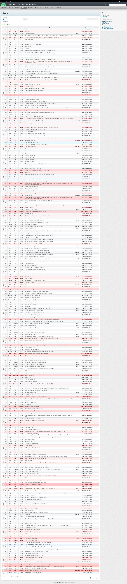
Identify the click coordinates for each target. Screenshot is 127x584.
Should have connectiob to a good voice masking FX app (38, 200)
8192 (6, 39)
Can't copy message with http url (33, 484)
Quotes (26, 153)
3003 (6, 570)
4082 (6, 373)
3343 (6, 518)
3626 (6, 471)
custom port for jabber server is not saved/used (36, 135)
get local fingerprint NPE (30, 392)
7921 (6, 57)
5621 (6, 228)
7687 (6, 73)
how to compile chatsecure (31, 570)
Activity (11, 7)
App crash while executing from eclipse (34, 110)
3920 (6, 390)
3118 (6, 551)
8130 (6, 42)
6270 (6, 163)
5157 (6, 263)
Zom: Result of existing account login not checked (36, 193)
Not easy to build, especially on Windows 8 (35, 332)
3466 (6, 508)
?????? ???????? (29, 157)
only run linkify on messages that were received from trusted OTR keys (41, 338)
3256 (6, 531)
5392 (6, 252)
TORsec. (27, 48)
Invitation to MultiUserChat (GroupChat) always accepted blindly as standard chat (44, 546)
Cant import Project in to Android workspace (35, 516)
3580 (6, 482)
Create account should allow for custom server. (36, 490)
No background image (30, 450)
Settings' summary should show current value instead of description (41, 218)
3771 (6, 425)
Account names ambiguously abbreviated (34, 340)
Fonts (26, 151)
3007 (6, 564)
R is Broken (27, 330)
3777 (6, 418)
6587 (6, 120)
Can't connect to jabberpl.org (32, 471)
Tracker (10, 27)
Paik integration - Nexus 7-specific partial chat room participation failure (41, 564)
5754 (6, 205)
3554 (6, 497)
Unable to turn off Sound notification (33, 168)
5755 (6, 203)
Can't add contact (29, 276)
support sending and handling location (34, 358)
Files (52, 7)
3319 (6, 521)
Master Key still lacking (30, 402)
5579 (6, 235)
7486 (6, 82)
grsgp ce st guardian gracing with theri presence (36, 512)
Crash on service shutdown (31, 304)
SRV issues (27, 203)
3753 (6, 431)
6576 (6, 127)
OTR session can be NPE (31, 302)
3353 (6, 516)
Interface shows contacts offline (32, 529)
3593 (6, 480)
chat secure (27, 29)
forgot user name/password (32, 406)
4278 (6, 355)
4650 (6, 304)
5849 (6, 186)
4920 (6, 289)
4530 (6, 327)
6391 (6, 148)
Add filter (85, 18)
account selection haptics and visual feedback (36, 503)
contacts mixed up (29, 422)
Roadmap (17, 7)
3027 (6, 559)
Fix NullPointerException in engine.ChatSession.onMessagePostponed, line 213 (44, 437)
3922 (6, 388)
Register (123, 1)
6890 (6, 97)
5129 (6, 269)
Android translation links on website (33, 315)
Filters (5, 17)
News (36, 7)
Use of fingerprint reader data (32, 142)
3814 (6, 406)
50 (18, 576)
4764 (6, 293)
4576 (6, 319)
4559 (6, 321)
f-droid (26, 343)
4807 (6, 291)
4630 (6, 310)
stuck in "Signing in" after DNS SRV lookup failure (36, 390)
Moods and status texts (30, 441)
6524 (6, 131)
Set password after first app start (32, 447)
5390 (6, 254)
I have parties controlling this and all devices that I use (37, 71)
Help (10, 1)
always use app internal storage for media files (36, 248)
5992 (6, 179)
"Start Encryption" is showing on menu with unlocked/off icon (39, 386)
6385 (6, 151)
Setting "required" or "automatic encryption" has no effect (38, 467)
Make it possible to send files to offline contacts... (36, 568)
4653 (6, 302)
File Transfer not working (31, 538)
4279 (6, 353)
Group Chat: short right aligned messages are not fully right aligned (40, 518)
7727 (6, 71)
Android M (27, 172)
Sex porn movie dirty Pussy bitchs (33, 44)
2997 (6, 572)
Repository (58, 7)
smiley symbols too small (31, 224)
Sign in (119, 1)
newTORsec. (28, 42)
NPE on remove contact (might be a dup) (34, 267)
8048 (6, 44)
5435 (6, 250)
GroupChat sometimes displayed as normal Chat (36, 551)
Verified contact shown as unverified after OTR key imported (39, 336)
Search (107, 4)
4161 (6, 368)
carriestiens (78, 110)
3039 (6, 555)
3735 (6, 441)
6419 (6, 146)
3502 (6, 503)
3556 (6, 493)
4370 (6, 338)
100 (20, 576)
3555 (6, 495)
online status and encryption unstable (34, 555)
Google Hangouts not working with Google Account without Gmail (40, 462)
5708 (6, 215)
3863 (6, 402)
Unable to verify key (29, 445)
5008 (6, 282)
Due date (95, 27)
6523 (6, 133)
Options (6, 21)
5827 (6, 188)
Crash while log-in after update (32, 452)
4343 (6, 345)
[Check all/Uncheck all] (3, 27)
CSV (95, 577)
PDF (98, 577)
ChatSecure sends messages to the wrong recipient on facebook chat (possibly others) (45, 345)
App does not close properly (31, 553)
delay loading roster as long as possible (34, 355)
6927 (6, 92)
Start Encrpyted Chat (30, 278)
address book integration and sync (33, 572)
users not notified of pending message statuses (36, 497)
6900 (6, 95)
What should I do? (106, 27)
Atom (92, 577)
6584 (6, 123)
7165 (6, 90)
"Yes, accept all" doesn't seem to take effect (35, 133)
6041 (6, 172)
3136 (6, 549)
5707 (6, 218)
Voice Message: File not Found (32, 191)
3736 (6, 439)
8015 (6, 50)
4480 (6, 330)
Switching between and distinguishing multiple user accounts (39, 112)
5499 (6, 246)
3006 (6, 566)
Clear (9, 24)
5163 (6, 261)
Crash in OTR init (29, 394)
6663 (6, 116)
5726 (6, 209)
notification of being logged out (32, 297)
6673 (6, 114)
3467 (6, 506)
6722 (6, 112)
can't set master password (31, 289)
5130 (6, 267)
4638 (6, 306)
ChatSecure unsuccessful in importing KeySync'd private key (39, 562)
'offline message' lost (30, 33)
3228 (6, 542)
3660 (6, 467)
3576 (6, 484)
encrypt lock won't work (30, 95)
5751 (6, 207)
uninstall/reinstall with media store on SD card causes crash (39, 239)
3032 (6, 557)
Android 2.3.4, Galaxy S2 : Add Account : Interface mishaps (38, 413)
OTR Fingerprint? (29, 86)
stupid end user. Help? (30, 334)
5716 (6, 211)
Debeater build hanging (30, 246)
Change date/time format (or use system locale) (36, 465)
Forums (46, 7)
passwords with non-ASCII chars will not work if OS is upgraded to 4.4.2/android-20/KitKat (46, 456)
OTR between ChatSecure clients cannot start (35, 454)
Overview (4, 7)
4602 (6, 315)
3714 (6, 456)
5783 (6, 200)
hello (26, 284)
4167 (6, 364)
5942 (6, 181)
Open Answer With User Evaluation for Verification (36, 291)
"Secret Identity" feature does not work (34, 116)
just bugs (104, 22)
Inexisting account (29, 161)
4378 (6, 336)
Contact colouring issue (30, 527)
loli (25, 486)
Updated (86, 27)
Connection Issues (29, 559)
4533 (6, 325)
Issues (24, 7)
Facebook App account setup (32, 99)
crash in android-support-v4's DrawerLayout (35, 362)
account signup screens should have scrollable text (37, 323)
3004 (6, 568)
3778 (6, 415)
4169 (6, 362)
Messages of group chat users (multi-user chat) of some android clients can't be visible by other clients (49, 118)
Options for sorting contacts (31, 443)
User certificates (29, 510)
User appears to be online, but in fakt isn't (34, 312)
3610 (6, 475)
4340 (6, 347)
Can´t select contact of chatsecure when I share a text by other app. (40, 103)
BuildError (27, 371)
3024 (6, 562)
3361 (6, 514)
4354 (6, 343)
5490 (6, 248)
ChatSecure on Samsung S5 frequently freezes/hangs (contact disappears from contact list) (46, 107)
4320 (6, 349)
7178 (6, 88)
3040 (6, 553)
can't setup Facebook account (32, 536)
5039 (6, 280)
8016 (6, 48)
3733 (6, 445)
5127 (6, 274)
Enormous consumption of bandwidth (34, 557)
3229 (6, 540)
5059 (6, 278)
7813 (6, 64)
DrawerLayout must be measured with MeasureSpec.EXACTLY (40, 274)
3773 (6, 422)
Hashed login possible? (30, 114)
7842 (6, 61)
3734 (6, 443)
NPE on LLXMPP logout (30, 265)
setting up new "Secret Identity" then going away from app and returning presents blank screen (47, 388)
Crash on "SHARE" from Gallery (32, 531)
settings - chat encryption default (32, 317)
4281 (6, 351)
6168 (6, 166)
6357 (6, 157)
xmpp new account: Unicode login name (34, 256)
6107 (6, 168)
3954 (6, 381)
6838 (6, 101)
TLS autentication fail (30, 155)
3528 (6, 501)
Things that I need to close (108, 26)
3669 (6, 462)
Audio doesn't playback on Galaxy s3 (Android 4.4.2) (37, 308)
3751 (6, 437)
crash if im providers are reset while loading (35, 366)
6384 (6, 153)
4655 (6, 299)
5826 (6, 191)
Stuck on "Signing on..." (30, 523)
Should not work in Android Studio (33, 57)
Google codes (28, 195)
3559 (6, 488)
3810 (6, 408)
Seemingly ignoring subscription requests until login (37, 259)
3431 (6, 510)
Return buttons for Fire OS (31, 347)
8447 (6, 29)
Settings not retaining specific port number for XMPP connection (40, 67)
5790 (6, 197)
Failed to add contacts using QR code (34, 310)
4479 (6, 332)
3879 (6, 394)
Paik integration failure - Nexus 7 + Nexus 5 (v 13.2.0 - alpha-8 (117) (41, 488)
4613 (6, 312)
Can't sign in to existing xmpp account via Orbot (36, 144)
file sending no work (29, 495)
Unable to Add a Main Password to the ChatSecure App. (38, 252)
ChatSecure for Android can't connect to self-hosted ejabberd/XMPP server (42, 37)
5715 (6, 213)
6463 (6, 142)
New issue (30, 7)
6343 (6, 159)
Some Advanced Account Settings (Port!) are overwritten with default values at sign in (45, 431)
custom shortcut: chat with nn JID (32, 179)
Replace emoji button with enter (32, 349)
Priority (21, 27)
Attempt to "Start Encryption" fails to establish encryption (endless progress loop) (43, 549)
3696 (6, 458)
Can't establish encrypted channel (33, 429)
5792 (6, 195)
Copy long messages (30, 439)
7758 (6, 69)
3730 (6, 452)
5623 (6, 226)
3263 (6, 529)
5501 (6, 243)
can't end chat (28, 521)
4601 (6, 317)
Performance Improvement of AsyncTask (34, 88)
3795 (6, 411)
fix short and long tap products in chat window (35, 482)
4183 (6, 360)
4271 (6, 358)
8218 (6, 37)
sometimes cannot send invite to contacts (34, 420)
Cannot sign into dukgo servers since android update (37, 170)
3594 (6, 478)
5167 (6, 259)
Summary (104, 16)
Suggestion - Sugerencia (31, 209)
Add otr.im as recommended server (33, 287)
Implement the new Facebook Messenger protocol (36, 222)
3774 (6, 420)
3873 (6, 396)
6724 (6, 110)
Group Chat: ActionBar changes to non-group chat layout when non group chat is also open (46, 525)
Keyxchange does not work (31, 148)
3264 (6, 527)
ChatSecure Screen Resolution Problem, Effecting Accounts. (39, 254)
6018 (6, 174)
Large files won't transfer (30, 131)
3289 (6, 525)
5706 (6, 220)
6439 (6, 144)
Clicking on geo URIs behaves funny (33, 233)
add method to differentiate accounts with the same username (39, 351)
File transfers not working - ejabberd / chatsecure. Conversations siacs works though (44, 205)
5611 (6, 231)
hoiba (77, 538)
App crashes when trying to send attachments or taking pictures (40, 50)
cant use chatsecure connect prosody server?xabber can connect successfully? (43, 231)
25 (16, 576)
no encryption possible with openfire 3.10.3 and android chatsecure (41, 138)
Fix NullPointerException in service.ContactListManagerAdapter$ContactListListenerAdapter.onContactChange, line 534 (46, 434)
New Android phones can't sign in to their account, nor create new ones (41, 123)
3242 (6, 536)
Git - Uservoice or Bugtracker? (32, 299)
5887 (6, 183)
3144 (6, 546)
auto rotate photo (29, 213)
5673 (6, 224)
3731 (6, 450)
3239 (6, 538)
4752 (6, 295)
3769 (6, 429)
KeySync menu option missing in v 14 (34, 408)
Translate (27, 92)
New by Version (106, 25)
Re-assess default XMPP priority (32, 295)
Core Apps (11, 5)
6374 (6, 155)
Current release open (107, 21)
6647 (6, 118)
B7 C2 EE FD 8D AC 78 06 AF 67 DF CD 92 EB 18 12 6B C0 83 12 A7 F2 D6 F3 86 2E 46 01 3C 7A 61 (49, 35)
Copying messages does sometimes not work (35, 360)
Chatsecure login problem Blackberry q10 (35, 129)
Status (6, 18)
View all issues (105, 15)
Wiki (41, 7)
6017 (6, 176)
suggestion (27, 306)
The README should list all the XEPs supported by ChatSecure (40, 52)
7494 (6, 79)
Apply (5, 24)
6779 (6, 105)
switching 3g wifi (29, 207)
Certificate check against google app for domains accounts (38, 293)
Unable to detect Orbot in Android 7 (33, 55)
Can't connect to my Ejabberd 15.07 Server (35, 211)
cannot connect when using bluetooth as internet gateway (38, 64)
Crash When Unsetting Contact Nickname (35, 243)
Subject (49, 27)
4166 (6, 366)
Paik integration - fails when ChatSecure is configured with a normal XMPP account (44, 566)
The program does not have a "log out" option (35, 163)
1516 (26, 501)
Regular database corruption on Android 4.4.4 (35, 373)
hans (77, 209)
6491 (6, 135)
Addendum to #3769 (30, 427)
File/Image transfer (29, 263)
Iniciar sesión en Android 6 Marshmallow (34, 120)
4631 (6, 308)
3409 (6, 512)
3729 (6, 454)
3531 (6, 499)
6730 (6, 107)
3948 (6, 383)
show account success (30, 228)
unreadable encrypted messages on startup (35, 506)
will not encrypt (28, 377)
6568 (6, 129)
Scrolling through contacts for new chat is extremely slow (38, 215)
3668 (6, 465)
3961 (6, 377)
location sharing (29, 75)
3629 (6, 469)
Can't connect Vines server (31, 540)
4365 (6, 340)
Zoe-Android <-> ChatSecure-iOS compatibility (36, 181)
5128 (6, 271)
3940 (6, 386)
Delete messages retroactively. (32, 478)
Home (3, 1)
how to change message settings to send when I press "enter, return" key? (42, 77)
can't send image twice (30, 325)
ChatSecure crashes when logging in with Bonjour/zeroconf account (41, 475)
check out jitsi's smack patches (32, 473)
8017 (6, 46)
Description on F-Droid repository (33, 97)
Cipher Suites (28, 166)
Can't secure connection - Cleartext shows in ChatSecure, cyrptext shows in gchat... (44, 469)
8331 (6, 33)
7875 (6, 59)
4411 (6, 334)
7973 (6, 52)
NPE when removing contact (31, 271)
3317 (6, 523)
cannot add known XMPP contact (33, 418)
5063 (6, 276)
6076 (6, 170)
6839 (6, 99)
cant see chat (28, 404)
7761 (6, 67)
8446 (6, 31)
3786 (6, 413)
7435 (6, 84)
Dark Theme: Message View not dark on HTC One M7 (37, 544)
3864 (6, 399)
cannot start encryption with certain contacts (36, 425)
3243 (6, 534)
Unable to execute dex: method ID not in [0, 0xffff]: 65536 (38, 542)
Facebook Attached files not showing (33, 499)
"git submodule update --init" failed (33, 84)
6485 (6, 138)
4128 (6, 371)
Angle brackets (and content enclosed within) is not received (39, 235)
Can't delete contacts (30, 379)
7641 (6, 75)
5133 (6, 265)
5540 (6, 241)
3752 (6, 433)
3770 (6, 427)
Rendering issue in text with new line (33, 82)
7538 (6, 77)
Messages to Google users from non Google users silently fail (39, 368)
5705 (6, 222)
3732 (6, 447)
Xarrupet (78, 120)
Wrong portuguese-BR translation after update (36, 105)
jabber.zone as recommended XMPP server (35, 280)
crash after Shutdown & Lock (31, 327)
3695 (6, 460)
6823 (6, 103)
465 (26, 534)
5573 (6, 237)
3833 (6, 404)
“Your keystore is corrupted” (31, 237)
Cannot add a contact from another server (34, 261)
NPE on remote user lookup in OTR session (35, 269)
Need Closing (105, 23)
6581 (6, 125)
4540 (6, 323)
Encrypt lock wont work (30, 140)
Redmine (59, 582)
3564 (6, 486)
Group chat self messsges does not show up (35, 396)
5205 (6, 256)
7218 (6, 86)
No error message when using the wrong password (37, 250)
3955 (6, 379)
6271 (6, 161)
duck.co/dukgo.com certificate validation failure (36, 353)
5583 (6, 233)
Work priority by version (107, 28)
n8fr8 (77, 33)
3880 (6, 392)
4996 (6, 284)
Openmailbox (28, 514)
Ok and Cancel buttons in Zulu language (34, 220)
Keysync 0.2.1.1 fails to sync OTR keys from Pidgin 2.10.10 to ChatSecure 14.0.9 (44, 321)
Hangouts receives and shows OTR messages (36, 69)
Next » (5, 576)
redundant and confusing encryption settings (35, 458)
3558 (6, 490)
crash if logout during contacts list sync (34, 364)
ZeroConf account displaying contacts (34, 226)
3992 (6, 375)
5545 (6, 239)
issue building (28, 460)
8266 (6, 35)
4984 (6, 287)
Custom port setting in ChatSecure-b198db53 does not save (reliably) (41, 73)
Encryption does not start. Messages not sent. (35, 480)
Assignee (77, 27)
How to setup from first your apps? (33, 411)
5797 (6, 193)
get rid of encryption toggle (31, 508)
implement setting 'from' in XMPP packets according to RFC (39, 383)
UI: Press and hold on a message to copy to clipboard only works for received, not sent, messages (48, 493)
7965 (6, 55)
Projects (6, 1)
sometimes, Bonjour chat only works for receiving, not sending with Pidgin (42, 319)
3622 (6, 473)
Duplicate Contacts (29, 282)
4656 (6, 297)
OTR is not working (29, 375)
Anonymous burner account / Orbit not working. (36, 101)
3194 (6, 544)
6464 (6, 140)
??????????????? (29, 39)
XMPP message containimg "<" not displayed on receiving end (39, 174)
